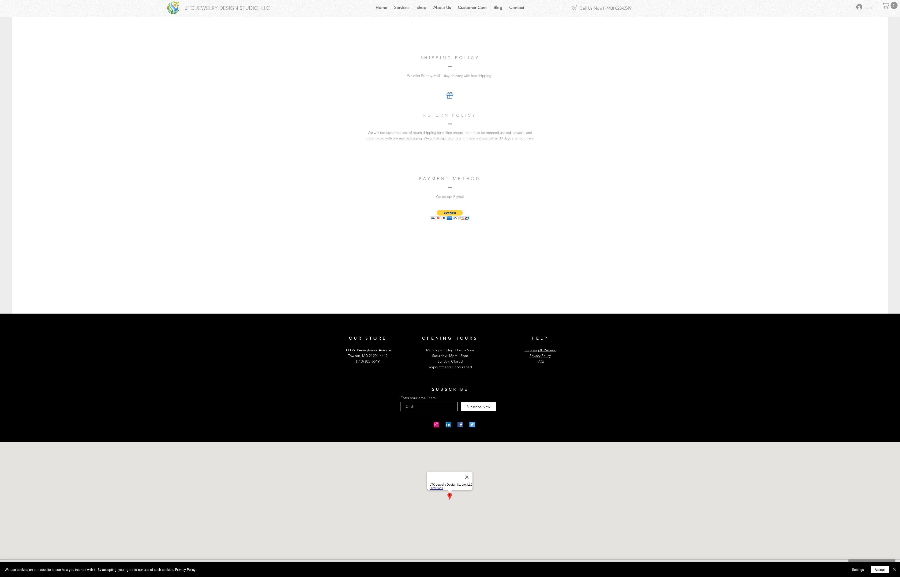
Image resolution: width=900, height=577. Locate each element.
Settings (858, 569)
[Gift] (449, 95)
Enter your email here (418, 398)
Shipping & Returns (540, 350)
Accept (880, 569)
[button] (890, 5)
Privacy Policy (540, 355)
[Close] (894, 569)
